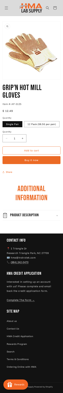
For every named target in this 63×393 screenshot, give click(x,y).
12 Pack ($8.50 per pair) (42, 124)
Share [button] (9, 172)
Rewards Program (17, 344)
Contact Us (13, 328)
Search (11, 351)
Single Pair (12, 124)
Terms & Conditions (18, 359)
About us (12, 321)
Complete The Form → (21, 300)
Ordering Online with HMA (21, 366)
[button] (10, 8)
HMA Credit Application (20, 336)
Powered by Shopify (43, 387)
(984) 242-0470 (19, 262)
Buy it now (31, 160)
